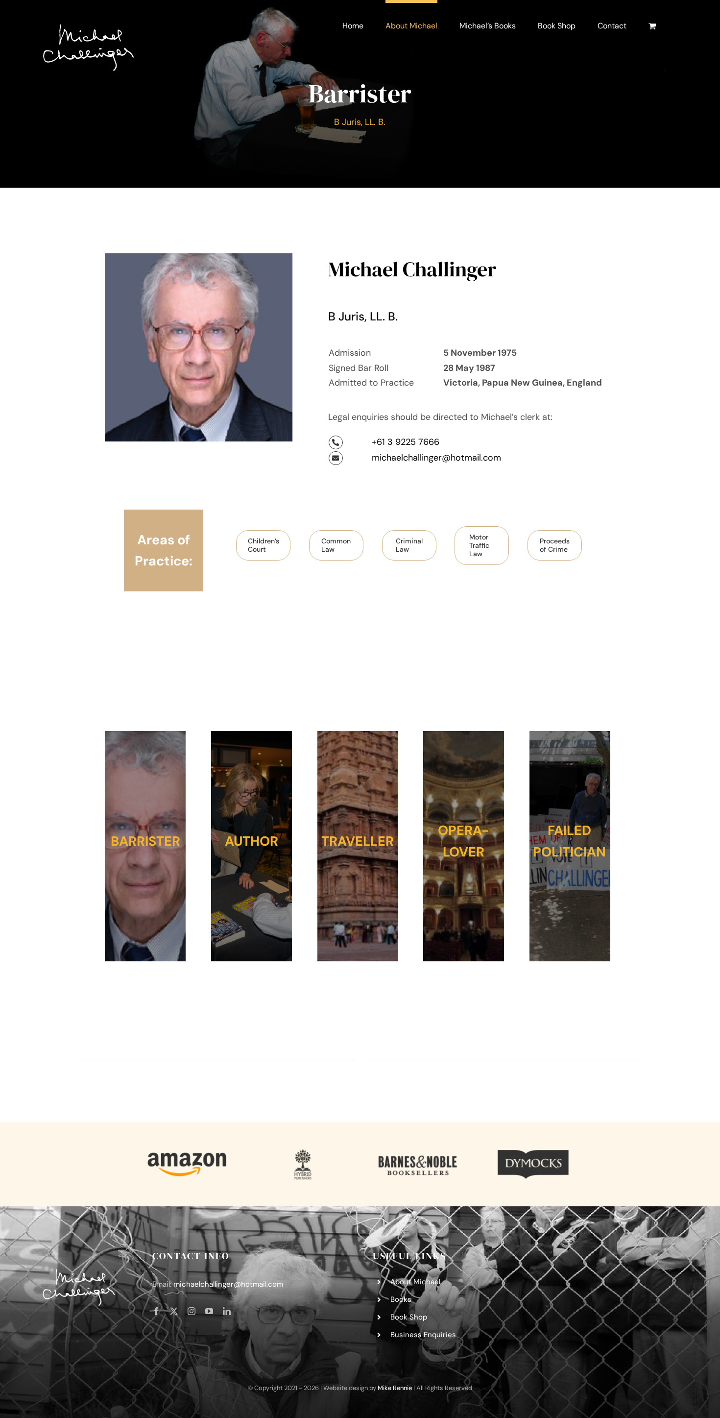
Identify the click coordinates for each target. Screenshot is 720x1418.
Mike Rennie (395, 1388)
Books (400, 1299)
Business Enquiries (423, 1335)
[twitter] (174, 1311)
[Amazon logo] (187, 1153)
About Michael (415, 1282)
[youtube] (209, 1311)
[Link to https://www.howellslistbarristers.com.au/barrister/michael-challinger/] (335, 442)
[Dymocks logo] (533, 1153)
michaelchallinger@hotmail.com (436, 458)
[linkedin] (227, 1311)
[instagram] (191, 1311)
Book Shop (408, 1317)
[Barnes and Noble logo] (417, 1153)
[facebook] (156, 1311)
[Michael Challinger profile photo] (198, 258)
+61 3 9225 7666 (405, 442)
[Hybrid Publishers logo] (302, 1153)
